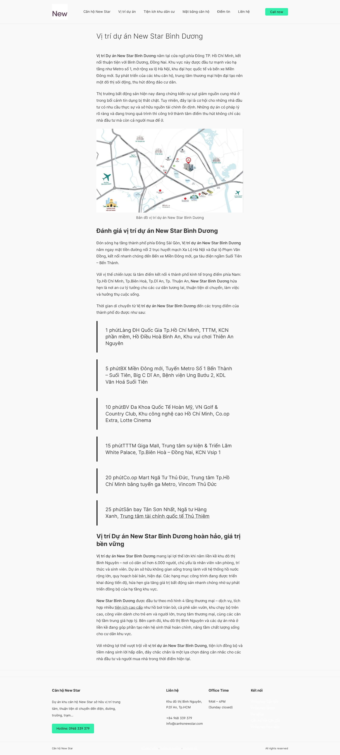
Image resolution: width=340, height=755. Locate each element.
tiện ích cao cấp (129, 607)
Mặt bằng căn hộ (196, 12)
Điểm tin (223, 12)
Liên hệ (244, 12)
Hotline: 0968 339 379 (73, 728)
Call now (276, 12)
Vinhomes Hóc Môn (265, 727)
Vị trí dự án (127, 12)
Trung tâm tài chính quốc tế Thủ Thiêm (165, 516)
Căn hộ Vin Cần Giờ (265, 721)
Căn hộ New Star (96, 12)
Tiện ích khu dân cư (159, 12)
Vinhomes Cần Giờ (264, 702)
